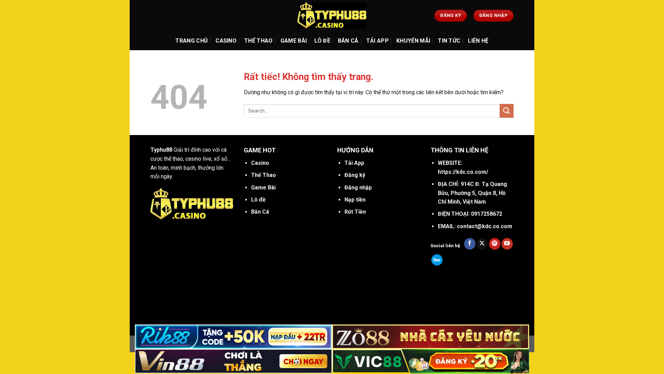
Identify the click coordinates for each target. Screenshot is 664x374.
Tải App (377, 40)
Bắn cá (348, 40)
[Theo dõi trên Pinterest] (494, 244)
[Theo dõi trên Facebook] (470, 244)
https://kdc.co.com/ (463, 172)
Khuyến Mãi (413, 40)
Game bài (293, 40)
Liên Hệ (478, 40)
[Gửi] (507, 110)
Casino (226, 40)
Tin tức (449, 40)
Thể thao (258, 40)
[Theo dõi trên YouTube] (507, 244)
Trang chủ (191, 40)
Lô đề (322, 40)
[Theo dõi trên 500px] (437, 260)
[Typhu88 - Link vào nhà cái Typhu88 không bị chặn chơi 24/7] (332, 15)
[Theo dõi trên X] (482, 244)
